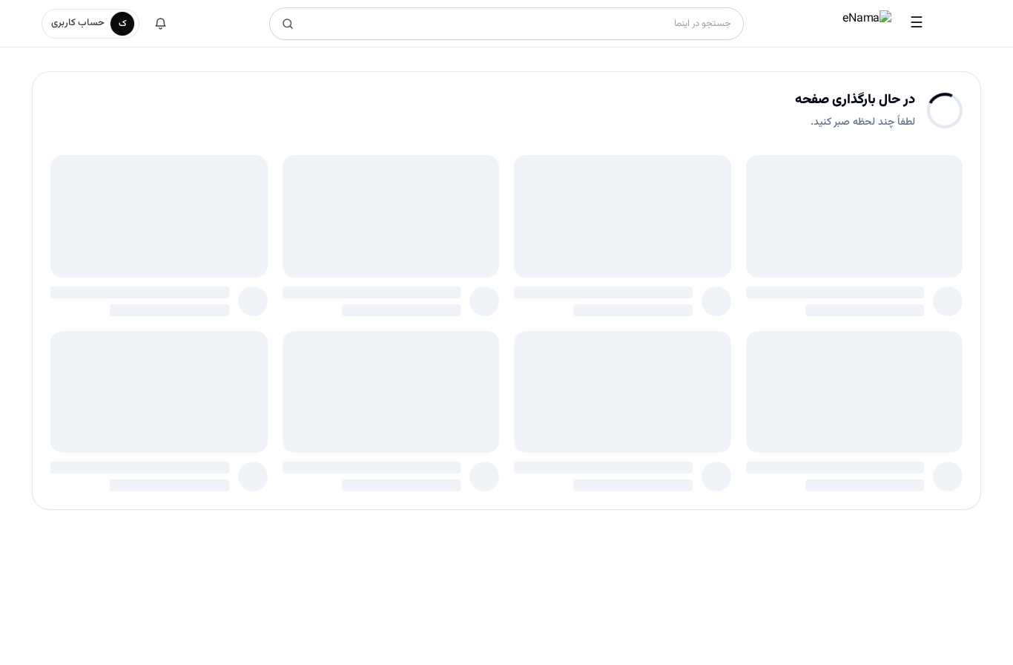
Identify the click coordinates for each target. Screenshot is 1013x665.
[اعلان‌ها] (160, 24)
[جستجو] (288, 23)
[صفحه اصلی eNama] (867, 24)
